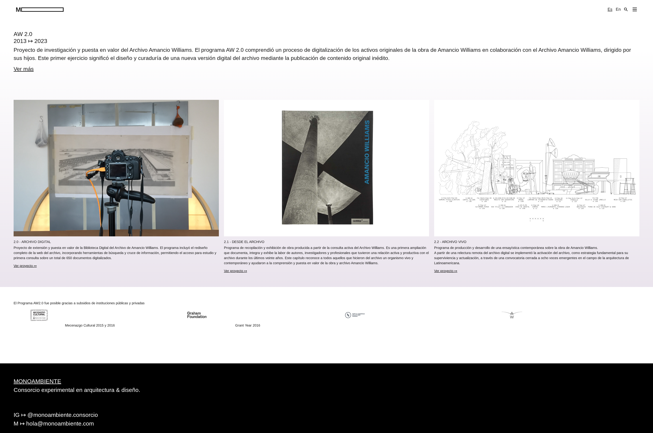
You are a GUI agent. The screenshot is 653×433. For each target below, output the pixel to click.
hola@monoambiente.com (54, 423)
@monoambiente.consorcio (56, 415)
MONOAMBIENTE (37, 381)
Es (610, 9)
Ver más (24, 69)
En (618, 9)
